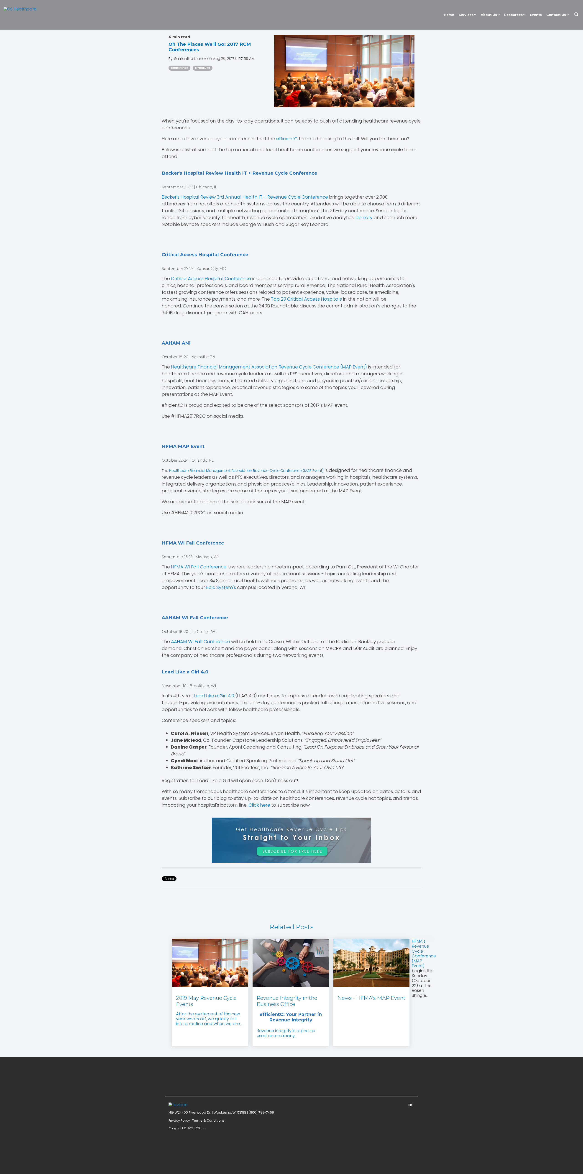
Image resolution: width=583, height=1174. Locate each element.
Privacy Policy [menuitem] (179, 1120)
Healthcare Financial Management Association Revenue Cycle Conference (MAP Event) (269, 367)
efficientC (202, 68)
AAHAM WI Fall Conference (200, 641)
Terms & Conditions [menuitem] (208, 1120)
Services (466, 15)
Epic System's (221, 587)
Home (449, 15)
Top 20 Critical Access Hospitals (306, 299)
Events (536, 15)
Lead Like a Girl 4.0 (214, 696)
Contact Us (556, 15)
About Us (489, 15)
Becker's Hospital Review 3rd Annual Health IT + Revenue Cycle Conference (245, 197)
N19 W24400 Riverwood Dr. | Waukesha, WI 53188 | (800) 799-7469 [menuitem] (221, 1112)
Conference (179, 68)
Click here (259, 805)
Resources (513, 15)
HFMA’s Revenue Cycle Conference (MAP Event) (424, 953)
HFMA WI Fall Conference (198, 567)
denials (363, 217)
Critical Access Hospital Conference (211, 278)
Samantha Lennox (190, 58)
